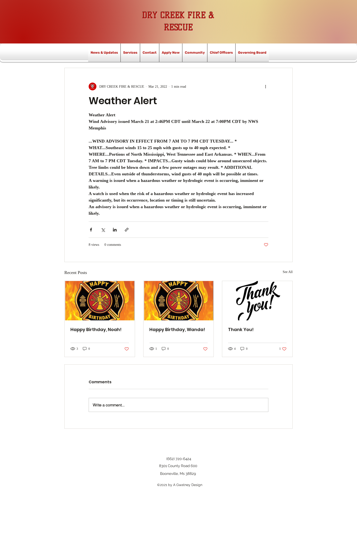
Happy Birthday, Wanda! (177, 329)
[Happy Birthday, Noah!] (100, 300)
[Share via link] (126, 229)
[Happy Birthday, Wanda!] (179, 300)
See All (288, 272)
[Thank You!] (257, 300)
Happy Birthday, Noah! (95, 329)
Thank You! (241, 329)
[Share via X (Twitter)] (103, 229)
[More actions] (265, 86)
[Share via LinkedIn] (114, 229)
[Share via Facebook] (91, 229)
